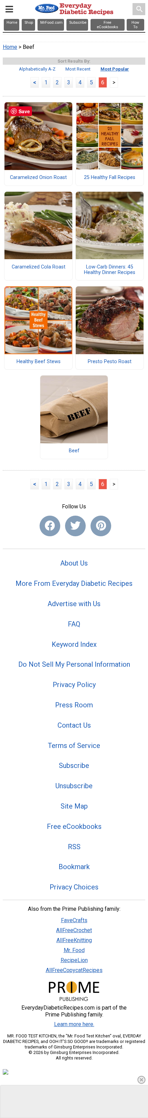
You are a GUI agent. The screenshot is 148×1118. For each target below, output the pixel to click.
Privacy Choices (74, 887)
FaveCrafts (74, 920)
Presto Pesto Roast (109, 362)
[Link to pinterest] (101, 526)
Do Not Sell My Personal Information (74, 664)
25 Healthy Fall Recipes (109, 177)
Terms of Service (74, 745)
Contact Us (74, 725)
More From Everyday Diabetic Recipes (74, 583)
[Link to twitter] (75, 526)
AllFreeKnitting (74, 940)
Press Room (74, 705)
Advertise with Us (74, 604)
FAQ (74, 624)
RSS (74, 847)
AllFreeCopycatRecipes (74, 970)
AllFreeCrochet (74, 930)
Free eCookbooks (74, 826)
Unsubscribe (74, 786)
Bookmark (74, 867)
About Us (74, 563)
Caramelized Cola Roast (38, 267)
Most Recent (78, 69)
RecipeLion (74, 960)
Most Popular (115, 69)
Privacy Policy (74, 685)
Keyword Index (74, 644)
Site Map (74, 806)
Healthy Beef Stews (39, 362)
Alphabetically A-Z (37, 69)
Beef (74, 451)
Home (10, 47)
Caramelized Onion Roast (38, 177)
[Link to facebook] (50, 526)
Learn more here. (74, 1024)
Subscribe (74, 765)
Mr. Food (74, 950)
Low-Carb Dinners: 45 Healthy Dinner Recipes (109, 269)
